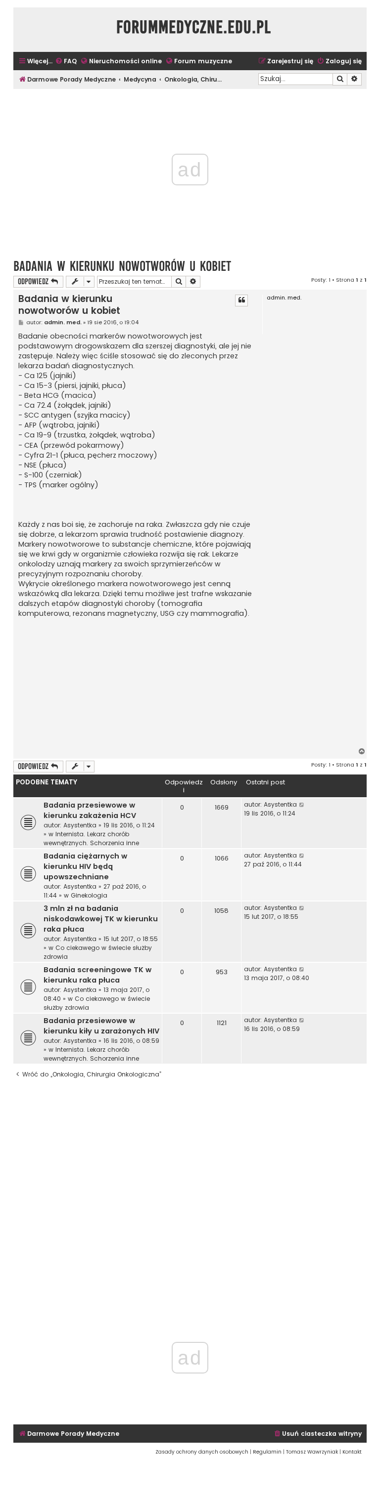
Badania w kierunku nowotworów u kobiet (122, 266)
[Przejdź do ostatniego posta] (302, 804)
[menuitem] (66, 61)
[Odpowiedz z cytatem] (241, 300)
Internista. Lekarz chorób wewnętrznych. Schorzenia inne (91, 838)
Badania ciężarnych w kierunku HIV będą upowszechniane (85, 866)
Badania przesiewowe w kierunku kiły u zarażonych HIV (101, 1026)
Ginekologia (89, 895)
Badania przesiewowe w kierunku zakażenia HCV (90, 810)
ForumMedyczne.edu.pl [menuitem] (193, 27)
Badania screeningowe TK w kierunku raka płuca (97, 975)
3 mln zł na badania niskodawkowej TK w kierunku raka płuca (101, 918)
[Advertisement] (136, 683)
